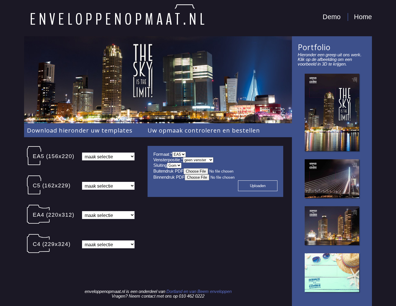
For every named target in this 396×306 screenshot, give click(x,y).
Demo (332, 17)
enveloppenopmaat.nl (119, 19)
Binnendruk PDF (169, 177)
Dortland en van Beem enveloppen (199, 291)
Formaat (162, 154)
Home (363, 17)
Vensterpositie (168, 159)
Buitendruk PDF (168, 171)
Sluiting (160, 165)
